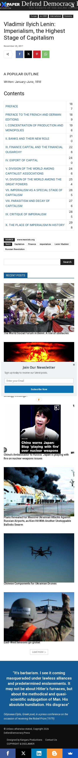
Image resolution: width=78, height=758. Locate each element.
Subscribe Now (39, 389)
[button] (39, 367)
